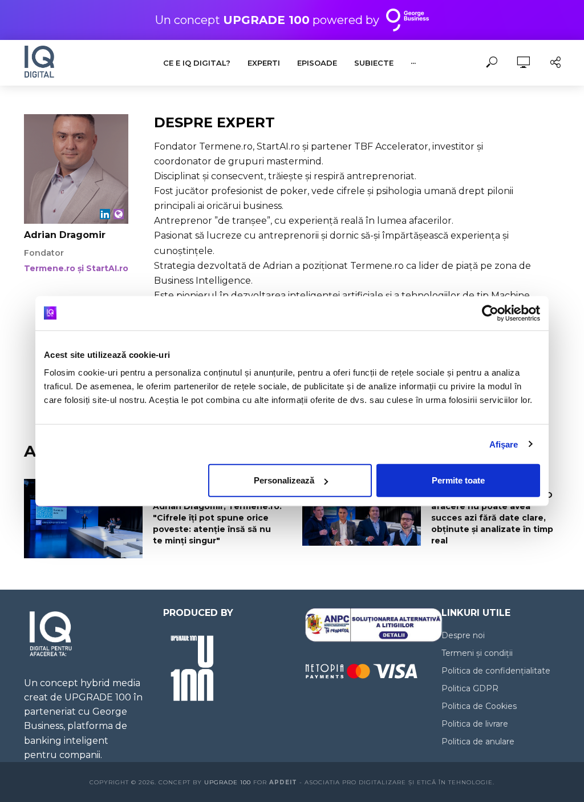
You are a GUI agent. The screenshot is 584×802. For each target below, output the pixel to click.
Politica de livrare (474, 724)
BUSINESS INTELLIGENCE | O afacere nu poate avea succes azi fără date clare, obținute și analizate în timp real (492, 518)
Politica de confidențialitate (495, 671)
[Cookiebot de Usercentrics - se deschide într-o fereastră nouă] (490, 312)
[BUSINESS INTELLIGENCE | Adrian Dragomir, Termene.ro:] (83, 518)
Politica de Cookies (479, 706)
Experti (264, 62)
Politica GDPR (469, 688)
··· (413, 62)
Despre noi (463, 635)
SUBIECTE (374, 62)
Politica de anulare (477, 741)
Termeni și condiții (477, 653)
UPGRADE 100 (227, 782)
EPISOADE (317, 62)
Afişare (503, 444)
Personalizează (284, 480)
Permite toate (458, 480)
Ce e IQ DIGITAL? (196, 62)
